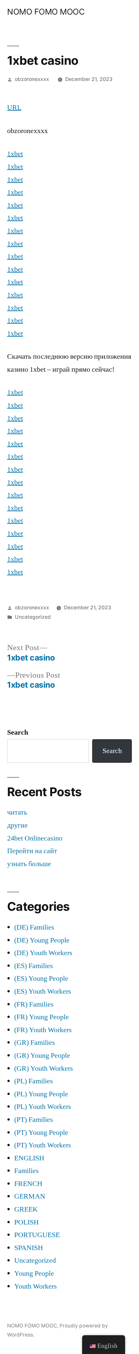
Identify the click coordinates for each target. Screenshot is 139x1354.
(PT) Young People (41, 1132)
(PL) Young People (41, 1094)
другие (17, 825)
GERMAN (29, 1196)
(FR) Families (34, 1004)
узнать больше (29, 863)
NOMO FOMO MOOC (45, 12)
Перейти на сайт (32, 850)
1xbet (15, 153)
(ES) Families (33, 965)
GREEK (26, 1209)
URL (14, 107)
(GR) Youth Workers (43, 1068)
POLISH (26, 1222)
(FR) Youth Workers (43, 1029)
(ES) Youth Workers (42, 991)
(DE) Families (34, 927)
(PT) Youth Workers (42, 1145)
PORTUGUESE (37, 1234)
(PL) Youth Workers (42, 1106)
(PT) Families (33, 1119)
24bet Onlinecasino (34, 838)
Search (17, 732)
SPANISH (28, 1247)
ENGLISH (29, 1158)
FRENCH (28, 1183)
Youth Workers (35, 1286)
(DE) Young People (42, 940)
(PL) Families (33, 1081)
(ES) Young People (41, 978)
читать (17, 812)
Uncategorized (33, 617)
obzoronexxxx (32, 79)
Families (26, 1170)
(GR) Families (34, 1042)
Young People (34, 1273)
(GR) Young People (42, 1055)
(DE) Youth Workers (43, 952)
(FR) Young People (41, 1016)
